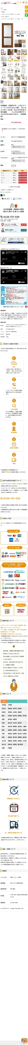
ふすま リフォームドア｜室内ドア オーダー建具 (11, 14)
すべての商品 (4, 9)
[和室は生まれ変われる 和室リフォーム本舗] (9, 4)
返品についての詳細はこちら (8, 189)
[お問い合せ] (26, 8)
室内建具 (3, 11)
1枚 (22, 18)
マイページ (21, 2)
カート (23, 2)
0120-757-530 (11, 216)
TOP (1, 8)
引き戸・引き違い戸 (5, 16)
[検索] (18, 2)
